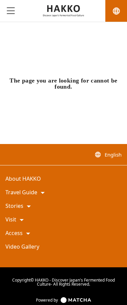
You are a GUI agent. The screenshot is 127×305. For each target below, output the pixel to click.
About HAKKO (23, 179)
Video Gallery (22, 247)
